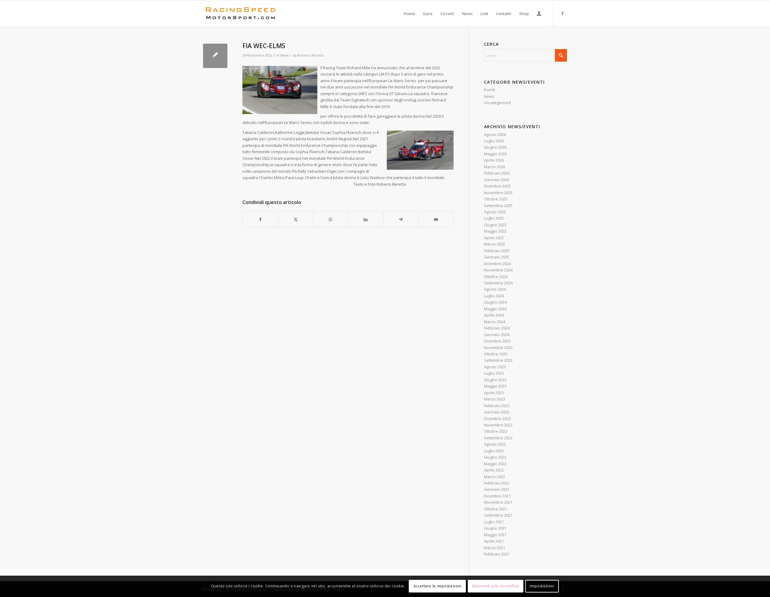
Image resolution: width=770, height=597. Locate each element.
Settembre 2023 (498, 360)
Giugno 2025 (495, 224)
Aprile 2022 (494, 470)
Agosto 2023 (495, 367)
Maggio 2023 (495, 386)
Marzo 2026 (494, 166)
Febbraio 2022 (497, 483)
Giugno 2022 (495, 457)
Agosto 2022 (495, 444)
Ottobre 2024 (495, 276)
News (284, 55)
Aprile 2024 (494, 315)
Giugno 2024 (495, 302)
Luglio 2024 (494, 295)
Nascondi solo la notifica (495, 586)
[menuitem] (409, 13)
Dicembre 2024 (497, 263)
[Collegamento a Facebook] (562, 13)
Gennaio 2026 (496, 179)
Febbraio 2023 (497, 405)
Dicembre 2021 (497, 496)
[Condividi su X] (295, 219)
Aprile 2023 (494, 392)
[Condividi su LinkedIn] (365, 219)
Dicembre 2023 (497, 341)
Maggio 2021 (495, 534)
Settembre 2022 (498, 438)
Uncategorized (497, 102)
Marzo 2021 (494, 547)
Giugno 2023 (495, 379)
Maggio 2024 (495, 308)
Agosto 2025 (495, 212)
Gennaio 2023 (496, 412)
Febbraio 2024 (497, 328)
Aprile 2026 (494, 160)
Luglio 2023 (494, 373)
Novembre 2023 (498, 347)
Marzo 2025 (494, 244)
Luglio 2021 (494, 521)
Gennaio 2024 (496, 334)
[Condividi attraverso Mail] (436, 219)
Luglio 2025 (494, 218)
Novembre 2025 (498, 192)
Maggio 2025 (495, 231)
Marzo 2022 (494, 476)
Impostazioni (542, 586)
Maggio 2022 (495, 463)
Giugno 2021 (495, 528)
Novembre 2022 (498, 425)
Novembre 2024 (498, 270)
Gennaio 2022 (496, 489)
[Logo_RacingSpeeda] (240, 13)
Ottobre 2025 (495, 199)
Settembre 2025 (498, 205)
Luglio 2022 (494, 450)
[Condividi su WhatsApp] (330, 219)
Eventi (489, 89)
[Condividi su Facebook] (260, 219)
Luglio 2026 (494, 141)
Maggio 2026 (495, 153)
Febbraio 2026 (497, 173)
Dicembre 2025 (497, 186)
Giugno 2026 (495, 147)
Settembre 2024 (498, 283)
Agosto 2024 (495, 289)
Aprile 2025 (494, 237)
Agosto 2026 (495, 134)
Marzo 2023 (494, 399)
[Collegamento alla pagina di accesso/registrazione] (539, 14)
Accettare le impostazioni (437, 586)
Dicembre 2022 (497, 418)
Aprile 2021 (494, 541)
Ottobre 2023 (495, 354)
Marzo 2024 (494, 321)
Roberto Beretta (310, 55)
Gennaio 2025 (496, 257)
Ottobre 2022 (495, 431)
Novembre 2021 (498, 502)
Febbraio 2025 (497, 250)
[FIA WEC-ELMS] (215, 56)
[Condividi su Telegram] (400, 219)
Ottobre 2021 (495, 509)
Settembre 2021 (498, 515)
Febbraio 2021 (497, 554)
